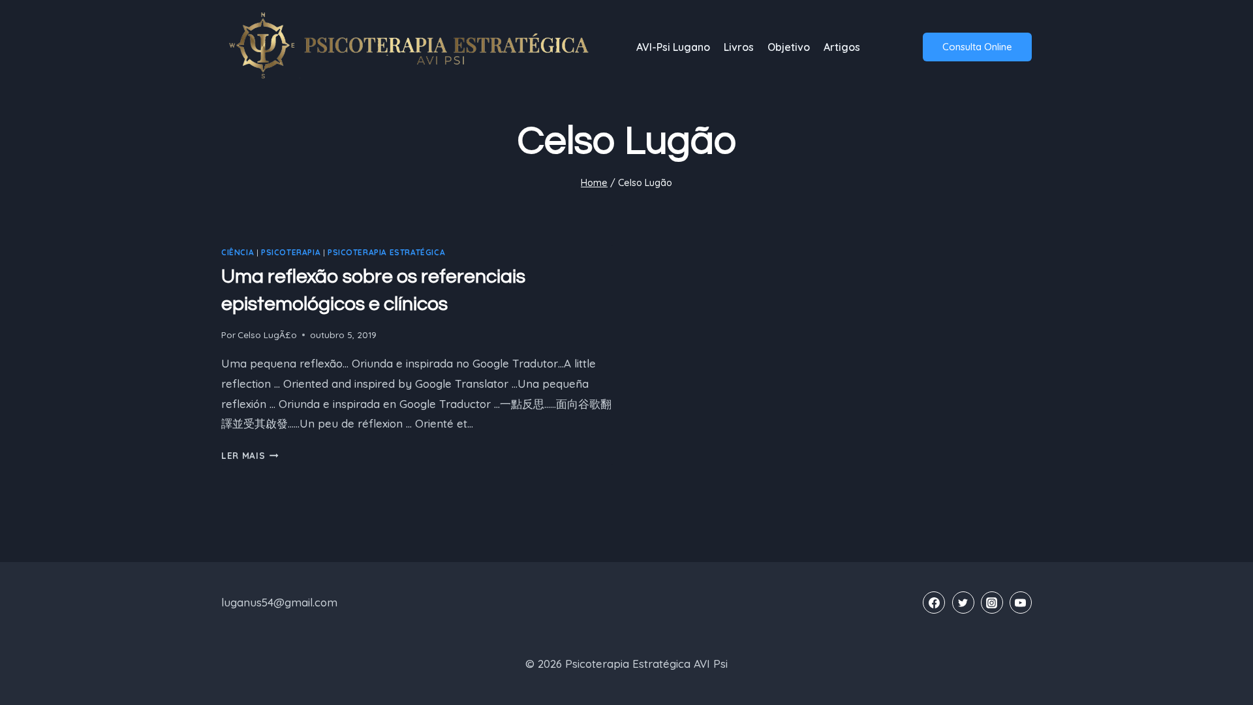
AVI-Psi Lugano (673, 47)
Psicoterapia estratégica (386, 252)
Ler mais (250, 455)
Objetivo (788, 47)
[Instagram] (992, 602)
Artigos (842, 47)
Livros (739, 47)
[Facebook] (934, 602)
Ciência (237, 252)
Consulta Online (977, 46)
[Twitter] (963, 602)
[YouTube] (1021, 602)
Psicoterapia (290, 252)
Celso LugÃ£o (267, 334)
